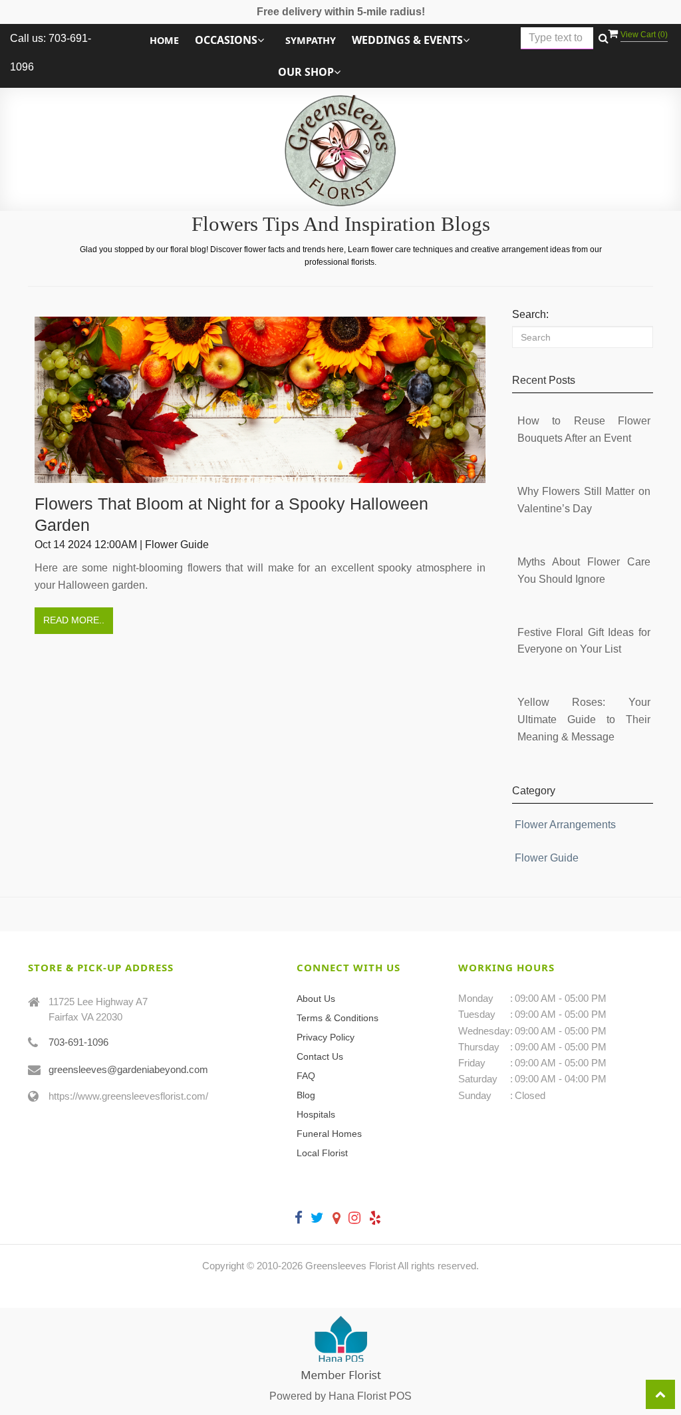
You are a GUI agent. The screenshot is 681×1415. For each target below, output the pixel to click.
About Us (316, 998)
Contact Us (320, 1056)
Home (164, 40)
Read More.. (73, 620)
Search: (530, 314)
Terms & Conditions (337, 1018)
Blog (306, 1095)
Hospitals (316, 1114)
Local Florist (322, 1153)
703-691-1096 (78, 1042)
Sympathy (310, 40)
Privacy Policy (325, 1037)
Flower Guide (547, 858)
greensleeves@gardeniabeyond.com (128, 1069)
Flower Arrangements (565, 824)
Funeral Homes (329, 1133)
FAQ (306, 1075)
